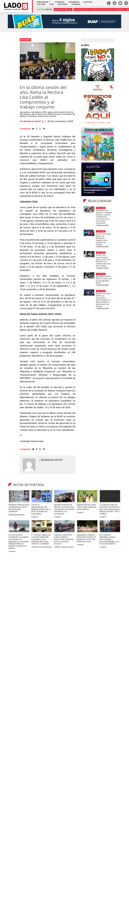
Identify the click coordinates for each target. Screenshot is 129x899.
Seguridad (74, 2)
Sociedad (59, 2)
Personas (44, 2)
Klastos (93, 167)
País (52, 4)
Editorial (63, 4)
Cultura (41, 4)
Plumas (76, 4)
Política (87, 2)
